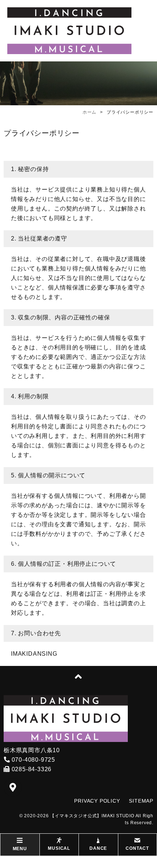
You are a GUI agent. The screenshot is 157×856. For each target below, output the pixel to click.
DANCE (98, 848)
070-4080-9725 (32, 760)
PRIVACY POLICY (97, 801)
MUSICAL (59, 848)
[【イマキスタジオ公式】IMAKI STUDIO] (69, 30)
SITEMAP (141, 801)
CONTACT (137, 848)
